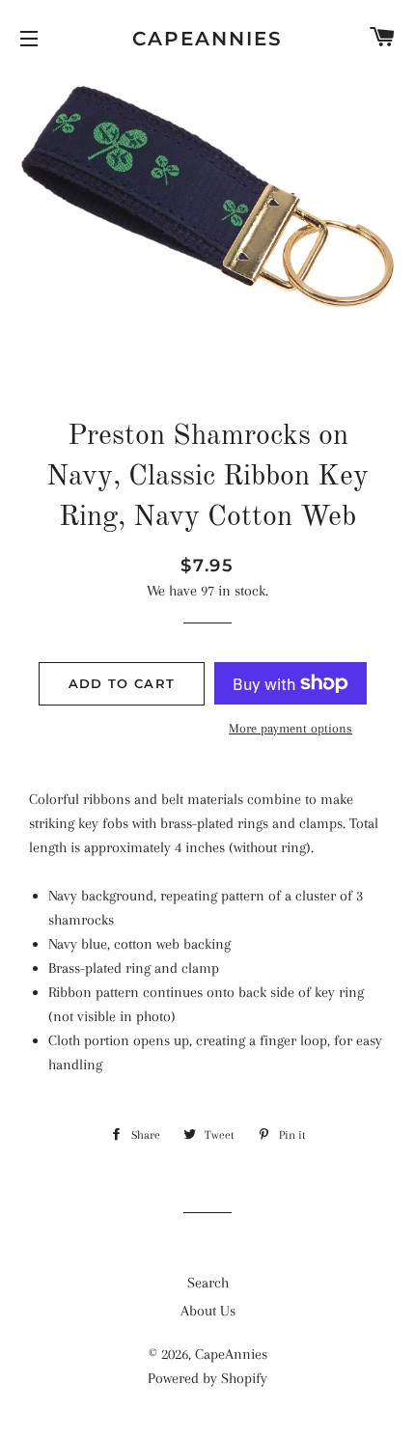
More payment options (290, 728)
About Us (207, 1310)
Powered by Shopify (207, 1378)
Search (208, 1282)
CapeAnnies (207, 38)
